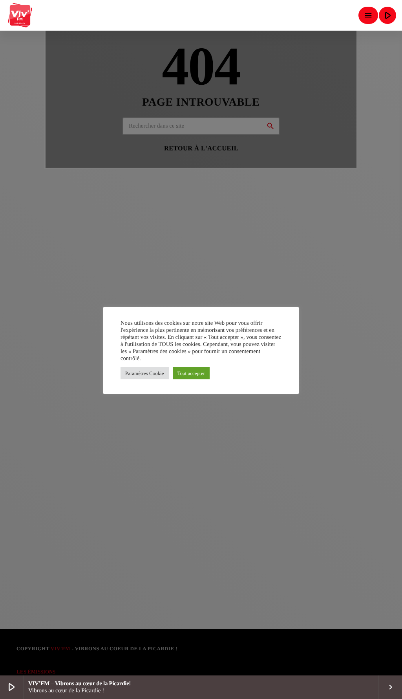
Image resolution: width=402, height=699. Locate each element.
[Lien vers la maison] (20, 15)
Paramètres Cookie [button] (144, 373)
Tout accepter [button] (191, 373)
